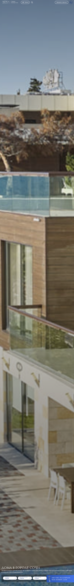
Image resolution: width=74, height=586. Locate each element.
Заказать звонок (61, 2)
